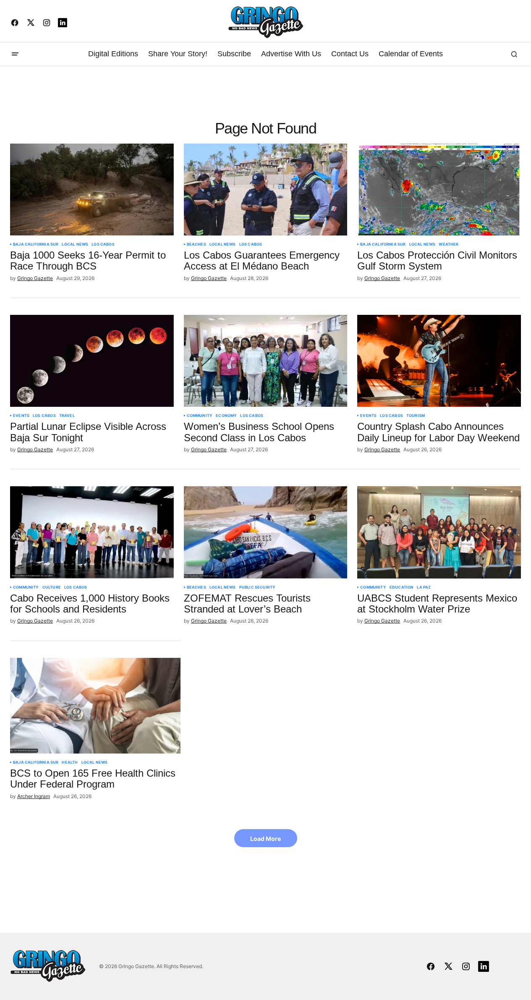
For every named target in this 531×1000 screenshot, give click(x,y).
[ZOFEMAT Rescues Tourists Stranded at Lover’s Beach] (266, 532)
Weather (448, 244)
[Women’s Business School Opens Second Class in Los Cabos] (266, 361)
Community (200, 416)
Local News (75, 244)
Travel (67, 416)
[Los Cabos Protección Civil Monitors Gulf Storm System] (439, 190)
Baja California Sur (35, 244)
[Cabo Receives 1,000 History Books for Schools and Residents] (92, 532)
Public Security (257, 587)
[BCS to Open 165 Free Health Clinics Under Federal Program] (95, 706)
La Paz (424, 587)
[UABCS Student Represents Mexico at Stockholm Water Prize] (439, 532)
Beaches (196, 244)
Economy (226, 416)
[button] (15, 54)
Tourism (415, 416)
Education (402, 587)
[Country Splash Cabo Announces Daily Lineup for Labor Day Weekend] (439, 361)
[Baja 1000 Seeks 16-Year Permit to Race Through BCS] (92, 190)
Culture (51, 587)
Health (70, 762)
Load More (265, 838)
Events (21, 416)
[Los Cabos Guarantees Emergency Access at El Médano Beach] (266, 190)
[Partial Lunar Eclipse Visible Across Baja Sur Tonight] (92, 361)
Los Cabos (103, 244)
